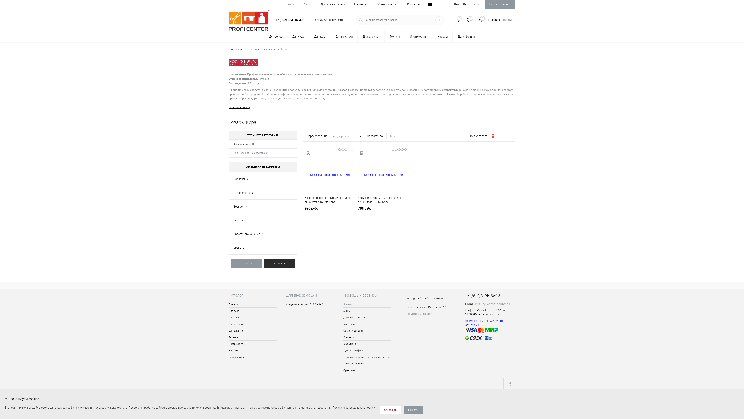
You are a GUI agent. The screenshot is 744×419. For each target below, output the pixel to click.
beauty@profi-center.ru (492, 304)
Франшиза (349, 370)
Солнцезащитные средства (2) (250, 152)
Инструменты (237, 343)
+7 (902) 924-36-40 (289, 20)
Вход (457, 4)
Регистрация (471, 4)
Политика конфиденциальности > (353, 407)
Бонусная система (353, 363)
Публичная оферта (353, 350)
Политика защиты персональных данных (366, 357)
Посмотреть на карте (419, 313)
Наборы (233, 350)
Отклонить (390, 410)
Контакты (413, 4)
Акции (308, 4)
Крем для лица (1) (243, 144)
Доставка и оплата (333, 4)
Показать (246, 263)
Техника (233, 337)
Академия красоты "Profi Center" (304, 304)
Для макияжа (236, 324)
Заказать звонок (500, 4)
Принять (413, 410)
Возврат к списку (239, 107)
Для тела (234, 317)
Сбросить (279, 263)
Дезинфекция (236, 357)
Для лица (234, 310)
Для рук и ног (236, 330)
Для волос (234, 304)
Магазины (360, 4)
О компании (350, 343)
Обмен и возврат (387, 4)
